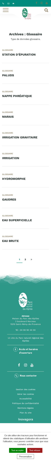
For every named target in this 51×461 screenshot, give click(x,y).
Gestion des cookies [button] (25, 389)
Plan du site (25, 413)
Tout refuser (34, 450)
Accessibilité (25, 398)
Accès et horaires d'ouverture (28, 351)
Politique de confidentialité (25, 403)
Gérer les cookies (25, 394)
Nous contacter (28, 376)
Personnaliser (25, 456)
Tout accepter (17, 450)
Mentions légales (25, 408)
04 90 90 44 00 (28, 330)
